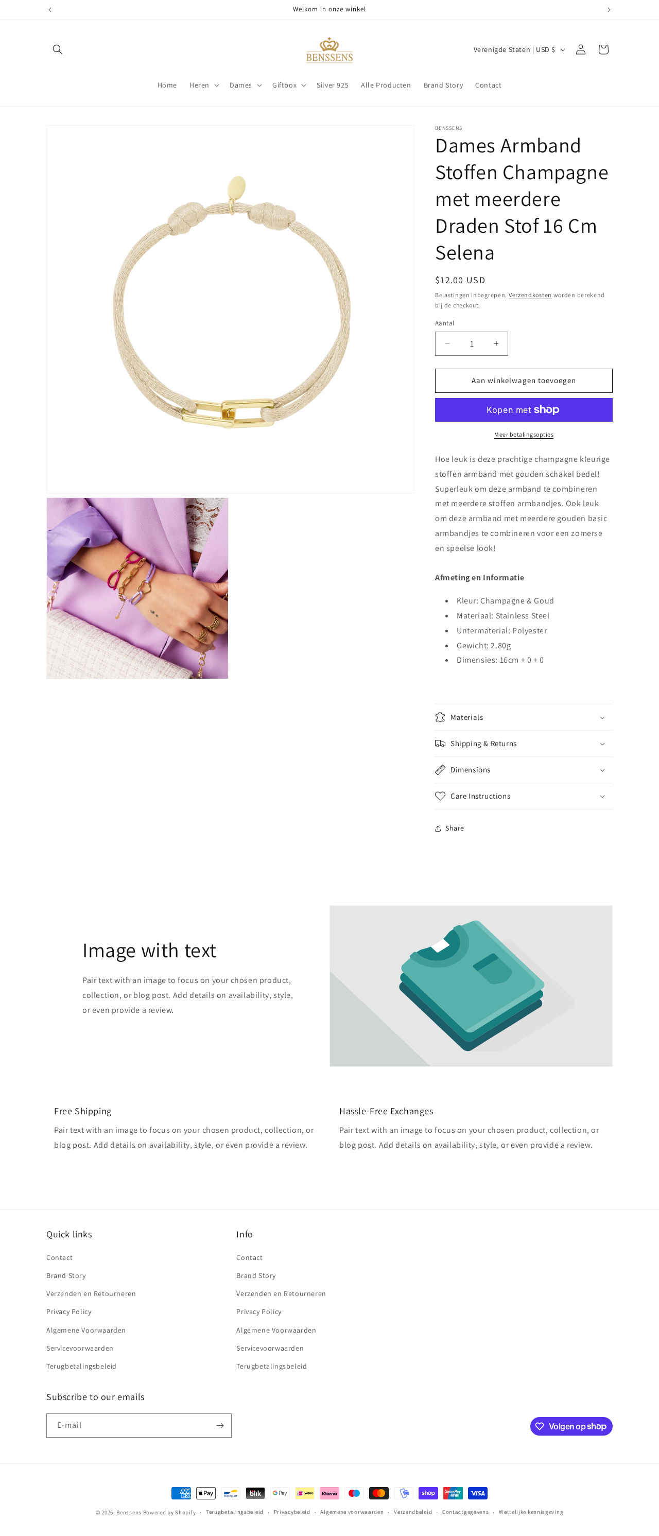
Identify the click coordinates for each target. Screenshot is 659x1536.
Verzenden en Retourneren (91, 1293)
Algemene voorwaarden (352, 1511)
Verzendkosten (530, 295)
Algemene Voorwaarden (86, 1330)
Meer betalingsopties (523, 434)
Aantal (444, 323)
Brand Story (66, 1275)
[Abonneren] (220, 1425)
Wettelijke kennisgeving (531, 1511)
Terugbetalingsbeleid (81, 1366)
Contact (59, 1257)
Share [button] (454, 828)
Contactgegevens (465, 1511)
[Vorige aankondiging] (50, 10)
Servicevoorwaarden (80, 1348)
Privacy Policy (68, 1311)
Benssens (129, 1512)
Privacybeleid (292, 1511)
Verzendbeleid (413, 1511)
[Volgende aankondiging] (609, 10)
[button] (57, 49)
